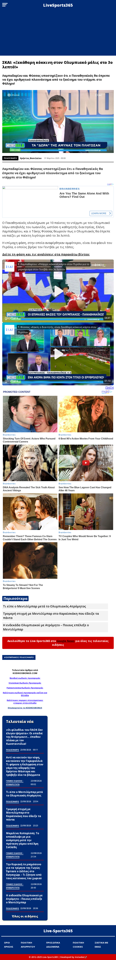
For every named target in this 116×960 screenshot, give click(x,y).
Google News (65, 641)
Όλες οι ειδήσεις (25, 916)
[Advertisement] (58, 33)
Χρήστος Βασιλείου (31, 158)
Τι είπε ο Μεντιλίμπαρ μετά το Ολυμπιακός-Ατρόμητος (44, 606)
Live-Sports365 (58, 930)
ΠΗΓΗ (109, 387)
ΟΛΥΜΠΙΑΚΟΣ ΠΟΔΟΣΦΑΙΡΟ (20, 657)
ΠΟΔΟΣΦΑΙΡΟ (10, 158)
